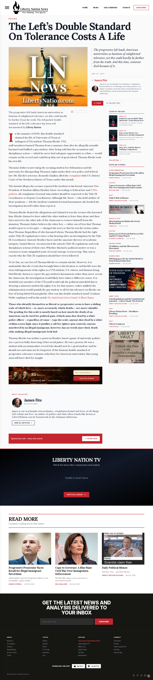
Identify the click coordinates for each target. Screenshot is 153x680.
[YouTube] (141, 675)
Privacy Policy (12, 652)
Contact (9, 647)
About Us (10, 641)
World (45, 647)
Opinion (45, 644)
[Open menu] (7, 8)
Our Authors (11, 644)
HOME (85, 8)
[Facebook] (137, 675)
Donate (116, 644)
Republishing (11, 649)
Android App (118, 652)
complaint (75, 175)
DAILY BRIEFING (110, 8)
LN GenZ (81, 652)
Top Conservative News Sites (89, 641)
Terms (9, 655)
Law (44, 655)
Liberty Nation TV (84, 644)
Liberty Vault (82, 649)
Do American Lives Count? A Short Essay (71, 297)
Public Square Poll (120, 647)
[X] (134, 675)
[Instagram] (145, 675)
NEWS (96, 8)
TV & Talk (46, 649)
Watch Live (82, 647)
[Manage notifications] (148, 676)
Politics (45, 641)
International (82, 655)
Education (46, 652)
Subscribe (104, 622)
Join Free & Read (86, 378)
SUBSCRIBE (141, 8)
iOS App (116, 649)
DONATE (126, 8)
